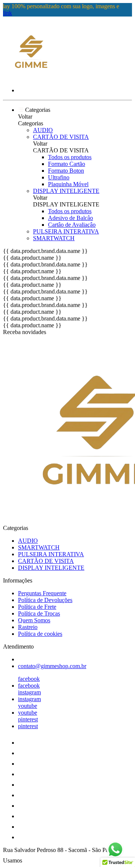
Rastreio (28, 627)
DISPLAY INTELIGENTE (66, 191)
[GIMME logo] (31, 77)
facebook (29, 679)
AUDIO (43, 130)
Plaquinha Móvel (68, 184)
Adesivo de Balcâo (70, 218)
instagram (29, 692)
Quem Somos (34, 620)
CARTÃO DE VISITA (61, 137)
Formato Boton (66, 170)
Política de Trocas (39, 613)
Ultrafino (58, 177)
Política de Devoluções (45, 600)
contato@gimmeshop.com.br (52, 666)
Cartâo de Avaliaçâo (72, 224)
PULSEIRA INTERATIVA (66, 231)
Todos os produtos (70, 157)
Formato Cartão (66, 164)
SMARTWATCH (54, 238)
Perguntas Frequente (42, 593)
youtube (27, 706)
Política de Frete (37, 607)
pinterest (28, 719)
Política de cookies (40, 634)
